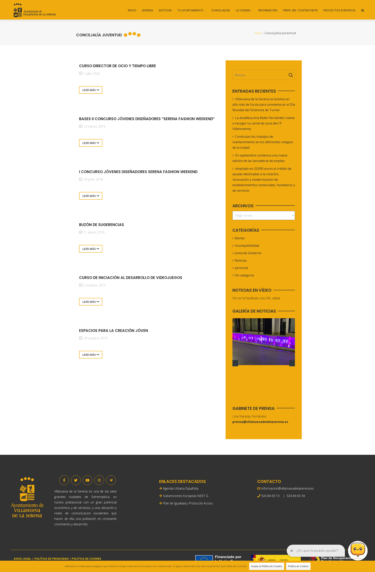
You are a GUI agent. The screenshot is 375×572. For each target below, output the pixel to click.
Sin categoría (244, 275)
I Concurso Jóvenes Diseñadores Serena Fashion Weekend (138, 171)
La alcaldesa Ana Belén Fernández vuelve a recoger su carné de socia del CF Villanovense (263, 123)
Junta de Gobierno (248, 253)
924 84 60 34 (296, 496)
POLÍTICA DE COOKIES (86, 558)
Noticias (165, 10)
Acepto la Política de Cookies (266, 566)
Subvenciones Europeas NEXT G (185, 496)
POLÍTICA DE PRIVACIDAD (51, 558)
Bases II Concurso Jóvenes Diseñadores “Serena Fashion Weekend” (147, 119)
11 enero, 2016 (94, 232)
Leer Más (89, 90)
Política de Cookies (298, 566)
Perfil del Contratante (300, 10)
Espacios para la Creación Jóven (113, 330)
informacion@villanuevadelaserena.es (287, 488)
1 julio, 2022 (91, 73)
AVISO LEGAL (22, 558)
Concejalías (220, 10)
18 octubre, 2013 (95, 338)
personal (241, 268)
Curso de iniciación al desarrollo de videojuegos (130, 277)
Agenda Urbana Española (180, 488)
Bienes (240, 238)
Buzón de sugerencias (101, 224)
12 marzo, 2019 (94, 126)
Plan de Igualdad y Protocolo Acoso (188, 503)
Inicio (132, 10)
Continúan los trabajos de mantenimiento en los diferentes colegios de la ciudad (262, 142)
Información (267, 10)
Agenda (147, 10)
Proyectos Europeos (339, 10)
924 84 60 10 (270, 496)
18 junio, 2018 (93, 179)
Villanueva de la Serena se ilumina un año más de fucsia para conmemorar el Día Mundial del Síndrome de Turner (263, 104)
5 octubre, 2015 (94, 285)
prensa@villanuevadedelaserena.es (260, 422)
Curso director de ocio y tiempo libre (117, 66)
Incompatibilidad (247, 245)
